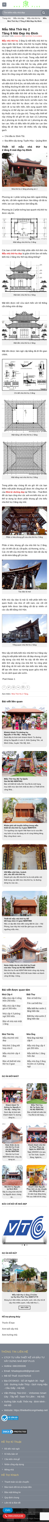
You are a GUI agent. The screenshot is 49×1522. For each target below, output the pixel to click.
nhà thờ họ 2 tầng (19, 694)
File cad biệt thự (34, 1003)
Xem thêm (24, 1307)
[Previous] (3, 1285)
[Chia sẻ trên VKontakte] (18, 687)
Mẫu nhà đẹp (18, 18)
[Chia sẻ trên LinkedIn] (23, 687)
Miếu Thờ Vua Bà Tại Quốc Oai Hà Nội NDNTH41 (16, 780)
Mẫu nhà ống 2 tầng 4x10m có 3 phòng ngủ (36, 1064)
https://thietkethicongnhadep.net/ (31, 1410)
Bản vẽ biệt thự (34, 998)
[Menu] (4, 4)
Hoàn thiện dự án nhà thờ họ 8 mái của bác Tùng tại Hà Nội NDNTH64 (19, 966)
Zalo (7, 1510)
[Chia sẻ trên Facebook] (4, 687)
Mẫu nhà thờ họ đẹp (12, 253)
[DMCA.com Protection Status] (14, 1431)
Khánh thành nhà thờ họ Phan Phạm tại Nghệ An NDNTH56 (36, 1147)
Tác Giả (28, 1512)
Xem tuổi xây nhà (10, 1329)
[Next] (46, 1285)
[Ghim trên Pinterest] (13, 687)
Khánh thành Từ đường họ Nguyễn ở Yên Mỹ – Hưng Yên (17, 733)
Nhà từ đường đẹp (15, 492)
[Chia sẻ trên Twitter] (9, 687)
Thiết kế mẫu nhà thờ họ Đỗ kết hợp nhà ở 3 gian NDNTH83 (18, 920)
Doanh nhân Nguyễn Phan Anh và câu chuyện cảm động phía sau (37, 1189)
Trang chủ (6, 18)
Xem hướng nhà (9, 1335)
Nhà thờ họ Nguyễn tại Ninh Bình (12, 1188)
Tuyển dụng (38, 1512)
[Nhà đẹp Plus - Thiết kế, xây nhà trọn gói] (26, 4)
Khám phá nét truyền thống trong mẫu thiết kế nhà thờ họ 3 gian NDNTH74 (21, 827)
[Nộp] (43, 12)
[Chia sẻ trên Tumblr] (28, 687)
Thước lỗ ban (8, 1323)
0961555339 (15, 1515)
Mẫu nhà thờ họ (33, 18)
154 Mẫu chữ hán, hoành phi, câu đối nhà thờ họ (15, 873)
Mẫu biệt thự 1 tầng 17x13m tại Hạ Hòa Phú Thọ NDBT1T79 (24, 1296)
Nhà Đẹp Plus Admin (34, 36)
